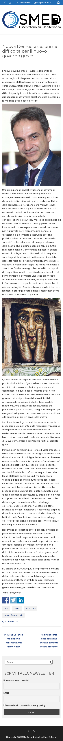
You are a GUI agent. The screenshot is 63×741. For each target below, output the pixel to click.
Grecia (17, 608)
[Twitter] (34, 731)
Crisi (6, 608)
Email (6, 692)
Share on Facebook (5, 600)
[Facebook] (28, 731)
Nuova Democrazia (13, 615)
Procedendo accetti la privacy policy (25, 705)
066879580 (25, 2)
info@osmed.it (43, 2)
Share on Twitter (13, 600)
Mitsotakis (31, 608)
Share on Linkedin (20, 600)
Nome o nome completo (17, 680)
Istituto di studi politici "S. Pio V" (40, 737)
